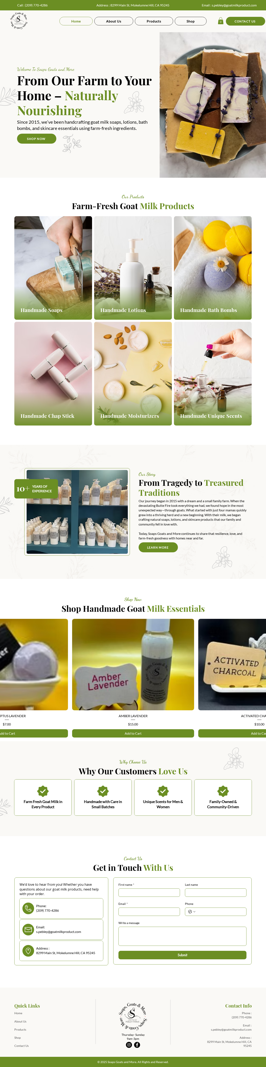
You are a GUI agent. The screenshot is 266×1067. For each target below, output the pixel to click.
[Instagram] (129, 1045)
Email (123, 903)
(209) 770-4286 (36, 5)
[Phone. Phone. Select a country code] (192, 911)
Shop (17, 1037)
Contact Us (21, 1045)
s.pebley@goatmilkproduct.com (234, 5)
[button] (221, 20)
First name (126, 884)
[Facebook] (137, 1045)
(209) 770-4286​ (242, 1017)
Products (20, 1029)
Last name (191, 884)
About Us (20, 1021)
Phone (189, 903)
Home (18, 1013)
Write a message (128, 923)
